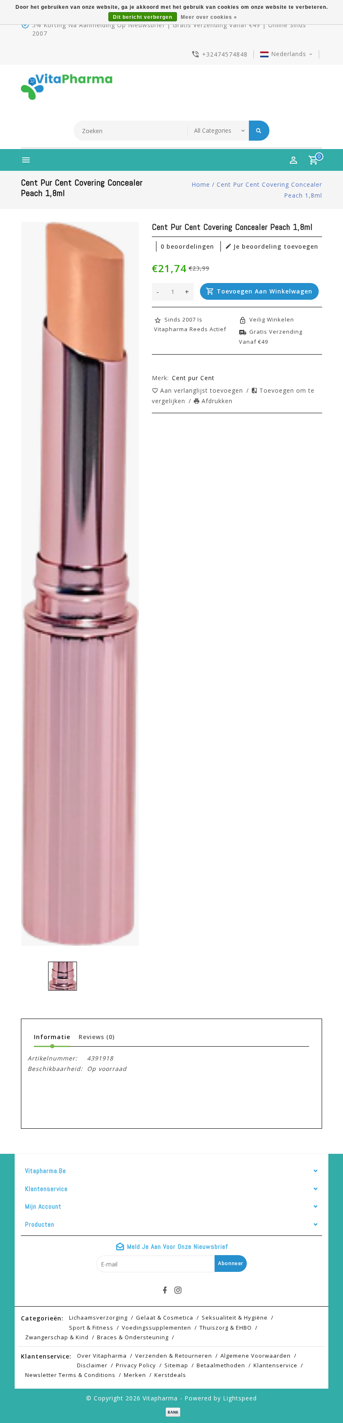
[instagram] (178, 1290)
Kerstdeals (170, 1375)
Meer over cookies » (209, 17)
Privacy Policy (136, 1365)
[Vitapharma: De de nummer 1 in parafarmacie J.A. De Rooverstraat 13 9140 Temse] (67, 89)
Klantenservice (275, 1365)
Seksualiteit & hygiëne (235, 1317)
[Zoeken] (259, 131)
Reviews (97, 1037)
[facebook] (165, 1290)
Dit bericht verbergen (142, 17)
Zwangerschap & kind (57, 1337)
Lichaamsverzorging (98, 1317)
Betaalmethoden (221, 1365)
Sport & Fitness (91, 1327)
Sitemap (176, 1365)
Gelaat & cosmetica (164, 1317)
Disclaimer (92, 1365)
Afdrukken (217, 401)
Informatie (52, 1037)
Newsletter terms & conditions (70, 1375)
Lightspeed (240, 1398)
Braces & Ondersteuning (133, 1337)
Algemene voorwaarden (255, 1355)
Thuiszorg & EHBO (226, 1327)
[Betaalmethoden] (171, 1412)
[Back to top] (318, 1398)
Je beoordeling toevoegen (275, 246)
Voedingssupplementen (156, 1327)
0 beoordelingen (187, 246)
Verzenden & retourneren (173, 1355)
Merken (135, 1375)
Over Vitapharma (102, 1355)
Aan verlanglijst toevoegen (202, 390)
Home (201, 184)
